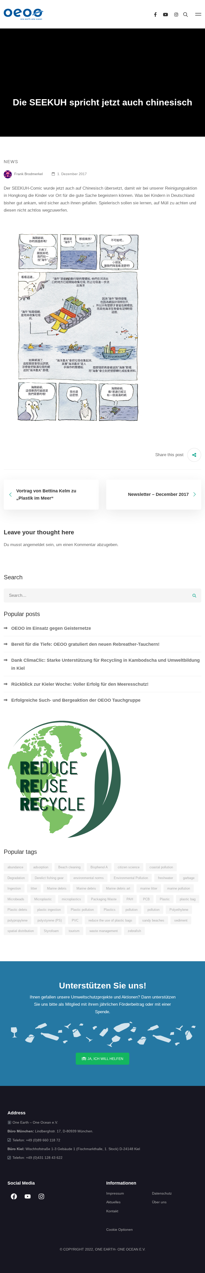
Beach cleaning (69, 867)
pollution (132, 910)
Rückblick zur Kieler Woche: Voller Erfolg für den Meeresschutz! (79, 684)
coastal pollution (161, 867)
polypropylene (18, 920)
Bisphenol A (99, 867)
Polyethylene (179, 910)
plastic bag (188, 899)
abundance (15, 867)
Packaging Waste (103, 899)
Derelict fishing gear (49, 878)
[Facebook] (155, 14)
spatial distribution (21, 931)
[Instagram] (176, 14)
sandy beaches (153, 920)
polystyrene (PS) (50, 920)
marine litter (148, 888)
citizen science (129, 867)
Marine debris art (118, 888)
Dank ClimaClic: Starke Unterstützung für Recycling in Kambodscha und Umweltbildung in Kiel (105, 664)
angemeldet (33, 544)
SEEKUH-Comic (27, 188)
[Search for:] (102, 595)
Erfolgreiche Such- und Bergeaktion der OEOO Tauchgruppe (75, 700)
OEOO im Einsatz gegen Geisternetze (51, 628)
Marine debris (56, 888)
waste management (104, 931)
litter (34, 888)
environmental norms (89, 878)
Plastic (165, 899)
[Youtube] (165, 14)
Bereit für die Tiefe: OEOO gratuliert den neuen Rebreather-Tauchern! (85, 644)
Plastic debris (17, 910)
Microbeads (16, 899)
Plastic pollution (82, 910)
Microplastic (43, 899)
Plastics (110, 910)
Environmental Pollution (131, 878)
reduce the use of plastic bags (110, 920)
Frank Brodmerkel (28, 174)
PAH (129, 899)
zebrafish (134, 931)
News (11, 161)
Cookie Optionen (119, 1230)
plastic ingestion (49, 910)
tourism (74, 931)
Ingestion (14, 888)
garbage (188, 878)
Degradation (16, 878)
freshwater (165, 878)
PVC (75, 920)
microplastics (71, 899)
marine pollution (178, 888)
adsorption (40, 867)
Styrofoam (51, 931)
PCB (146, 899)
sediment (181, 920)
